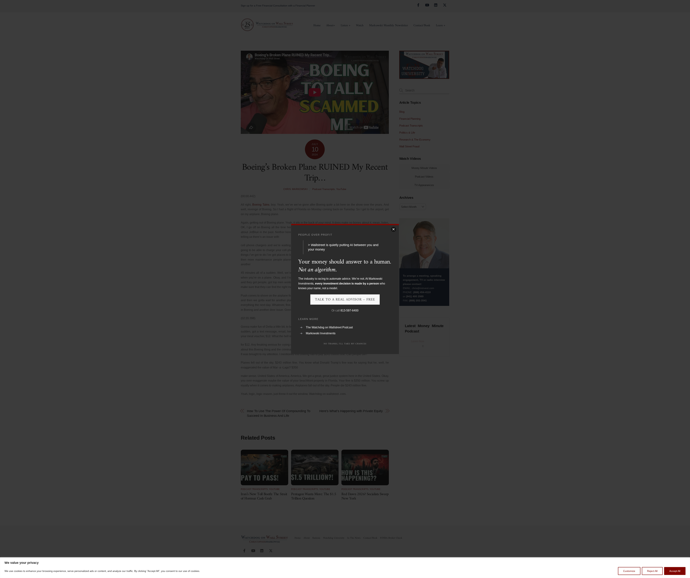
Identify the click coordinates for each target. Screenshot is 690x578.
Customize (629, 571)
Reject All (652, 571)
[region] (345, 567)
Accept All (674, 571)
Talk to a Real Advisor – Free (345, 300)
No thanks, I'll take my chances (345, 344)
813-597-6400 (349, 310)
